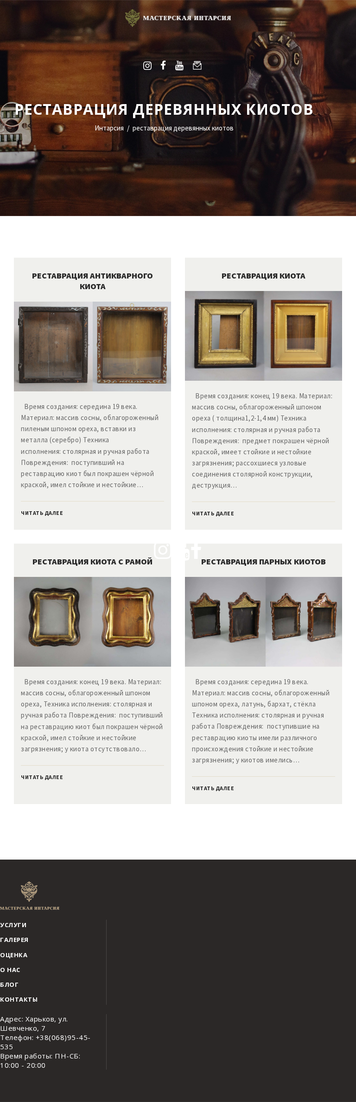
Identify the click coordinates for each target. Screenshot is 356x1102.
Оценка (13, 955)
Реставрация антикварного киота (92, 280)
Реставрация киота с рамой (92, 561)
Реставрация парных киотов (263, 561)
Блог (9, 984)
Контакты (19, 999)
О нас (10, 970)
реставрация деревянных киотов (183, 128)
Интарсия (109, 128)
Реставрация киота (263, 275)
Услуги (13, 925)
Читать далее (42, 512)
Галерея (14, 939)
